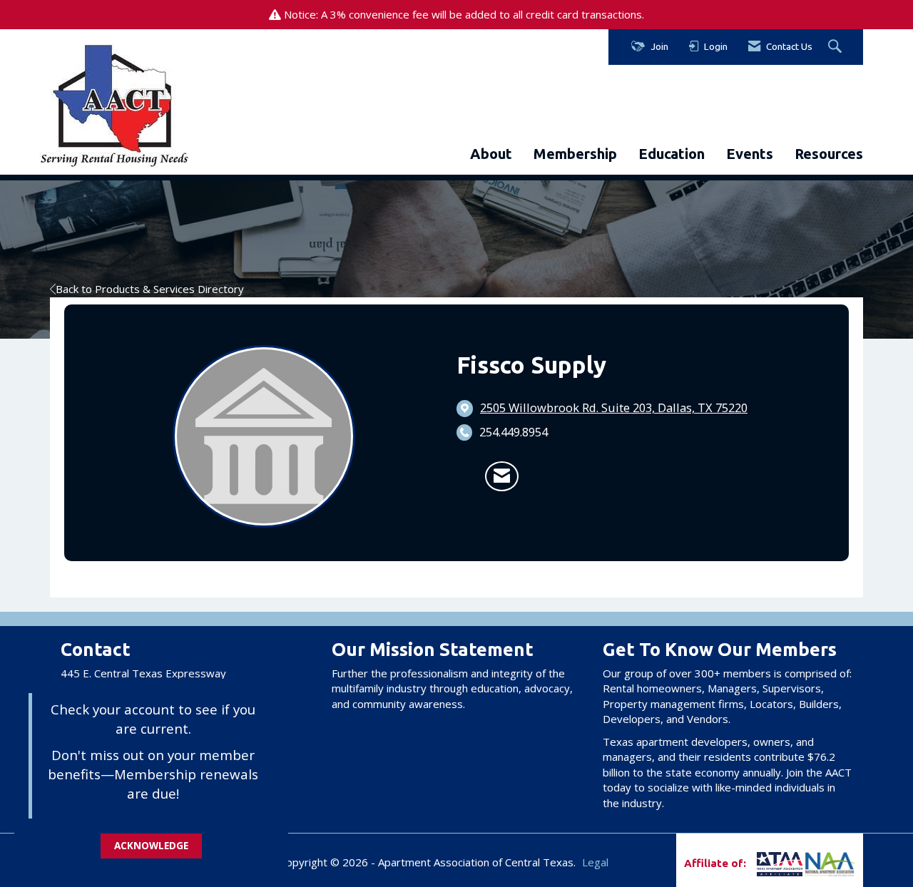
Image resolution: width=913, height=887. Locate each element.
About (491, 153)
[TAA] (756, 863)
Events (749, 153)
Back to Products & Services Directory (150, 289)
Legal (595, 862)
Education (671, 153)
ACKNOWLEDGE (151, 845)
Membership (575, 153)
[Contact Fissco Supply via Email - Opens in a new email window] (502, 476)
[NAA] (830, 863)
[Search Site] (836, 47)
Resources (829, 153)
